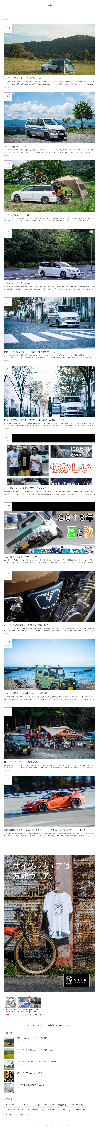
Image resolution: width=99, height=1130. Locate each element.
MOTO (21, 633)
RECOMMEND (13, 1104)
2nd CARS (22, 770)
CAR (11, 87)
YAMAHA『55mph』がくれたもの (30, 1073)
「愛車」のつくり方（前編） (17, 283)
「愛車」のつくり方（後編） (17, 215)
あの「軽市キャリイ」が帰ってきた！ (21, 556)
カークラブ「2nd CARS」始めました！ (22, 761)
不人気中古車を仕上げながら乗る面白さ (22, 78)
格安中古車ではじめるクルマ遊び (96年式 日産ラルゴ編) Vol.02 (34, 420)
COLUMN (16, 633)
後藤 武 (63, 1104)
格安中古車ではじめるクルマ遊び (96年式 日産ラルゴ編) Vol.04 (33, 351)
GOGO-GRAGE (17, 428)
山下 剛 (10, 1109)
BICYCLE (11, 1114)
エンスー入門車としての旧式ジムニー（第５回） (26, 693)
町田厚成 (53, 1109)
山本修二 (23, 1109)
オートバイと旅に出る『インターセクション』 (36, 1049)
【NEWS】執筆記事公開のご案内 (30, 1084)
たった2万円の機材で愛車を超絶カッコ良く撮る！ (27, 625)
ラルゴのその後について (15, 146)
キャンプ (49, 1104)
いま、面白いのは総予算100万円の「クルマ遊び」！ (28, 488)
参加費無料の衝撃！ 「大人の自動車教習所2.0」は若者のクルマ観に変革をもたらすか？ (45, 830)
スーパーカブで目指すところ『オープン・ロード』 (37, 1061)
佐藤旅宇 (6, 87)
